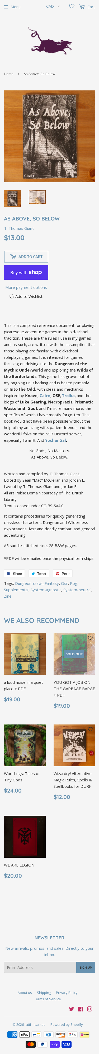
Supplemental (16, 589)
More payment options (26, 287)
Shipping (44, 992)
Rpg (73, 583)
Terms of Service (47, 999)
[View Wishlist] (72, 6)
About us (25, 992)
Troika (68, 395)
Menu (16, 6)
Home (8, 73)
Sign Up (86, 967)
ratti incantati (35, 1024)
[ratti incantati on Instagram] (89, 1009)
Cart (90, 6)
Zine (8, 596)
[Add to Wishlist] (40, 637)
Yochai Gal (55, 440)
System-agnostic (46, 589)
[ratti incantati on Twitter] (71, 1009)
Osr (64, 583)
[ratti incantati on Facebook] (80, 1009)
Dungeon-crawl (29, 583)
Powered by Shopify (66, 1024)
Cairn (45, 395)
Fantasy (52, 583)
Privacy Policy (67, 992)
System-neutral (77, 589)
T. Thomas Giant (19, 228)
